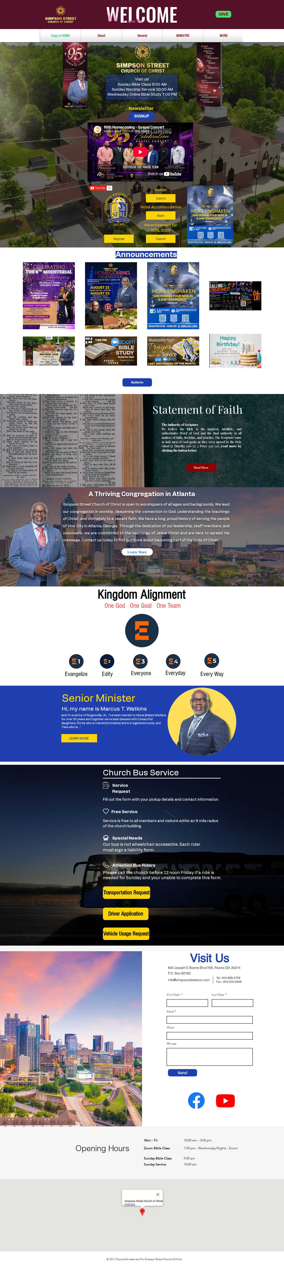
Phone (170, 1027)
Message (172, 1043)
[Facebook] (196, 1100)
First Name (173, 994)
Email (170, 1011)
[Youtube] (225, 1100)
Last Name (218, 994)
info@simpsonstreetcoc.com (189, 980)
